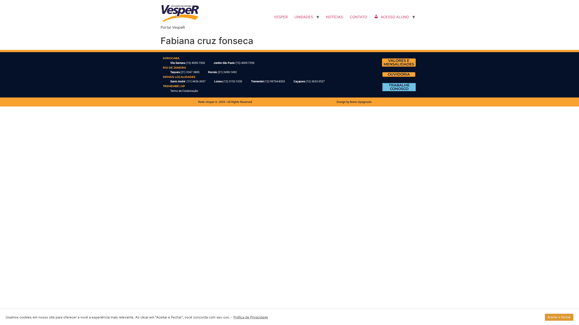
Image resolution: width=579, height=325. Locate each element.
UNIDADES (303, 17)
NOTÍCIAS (334, 17)
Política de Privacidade (250, 317)
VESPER (281, 17)
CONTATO (358, 17)
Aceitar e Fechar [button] (559, 317)
